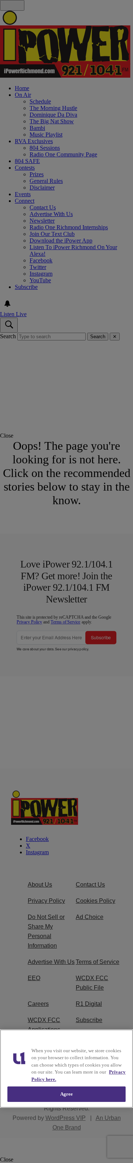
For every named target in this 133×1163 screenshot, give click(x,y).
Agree (66, 1094)
